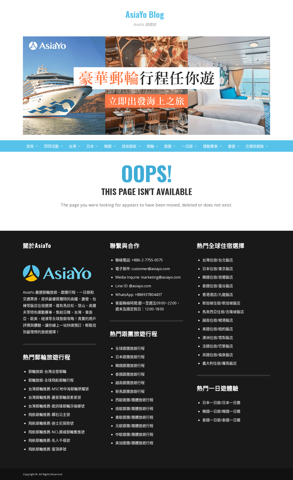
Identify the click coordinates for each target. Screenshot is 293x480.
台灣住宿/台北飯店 (217, 260)
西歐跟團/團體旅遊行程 (134, 399)
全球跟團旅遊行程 (130, 348)
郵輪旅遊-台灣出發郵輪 (47, 371)
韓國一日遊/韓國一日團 (221, 411)
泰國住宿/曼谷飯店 (217, 285)
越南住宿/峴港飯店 (217, 320)
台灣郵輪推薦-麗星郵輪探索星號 (54, 397)
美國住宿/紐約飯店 (217, 328)
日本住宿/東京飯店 (217, 268)
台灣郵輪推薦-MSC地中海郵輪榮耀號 (58, 388)
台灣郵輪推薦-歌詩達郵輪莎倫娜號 (56, 406)
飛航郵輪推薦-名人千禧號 (49, 440)
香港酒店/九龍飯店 (217, 294)
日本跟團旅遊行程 (130, 356)
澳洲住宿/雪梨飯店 (217, 337)
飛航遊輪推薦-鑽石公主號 (49, 414)
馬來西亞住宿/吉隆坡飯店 (223, 311)
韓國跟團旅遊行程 (130, 365)
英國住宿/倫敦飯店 (217, 354)
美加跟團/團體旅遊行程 (134, 442)
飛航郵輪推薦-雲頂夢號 (47, 449)
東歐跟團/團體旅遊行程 (134, 417)
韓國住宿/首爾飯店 (217, 277)
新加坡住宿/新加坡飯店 (221, 303)
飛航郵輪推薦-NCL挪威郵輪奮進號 (56, 431)
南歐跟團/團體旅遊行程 (134, 408)
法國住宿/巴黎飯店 (217, 346)
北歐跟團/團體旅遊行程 (134, 425)
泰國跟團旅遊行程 (130, 374)
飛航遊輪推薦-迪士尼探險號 (51, 423)
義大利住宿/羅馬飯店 (219, 363)
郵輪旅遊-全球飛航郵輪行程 (51, 380)
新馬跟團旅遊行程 (130, 391)
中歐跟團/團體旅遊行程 (134, 434)
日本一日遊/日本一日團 (221, 402)
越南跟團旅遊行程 (130, 382)
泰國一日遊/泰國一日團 (221, 420)
